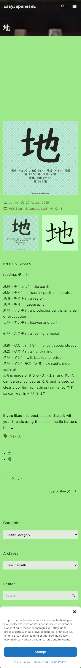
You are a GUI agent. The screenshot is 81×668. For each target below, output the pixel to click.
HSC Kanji (16, 208)
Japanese (32, 208)
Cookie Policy (21, 661)
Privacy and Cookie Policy (49, 661)
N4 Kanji (55, 208)
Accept (40, 652)
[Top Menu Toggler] (74, 6)
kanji (44, 208)
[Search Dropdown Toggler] (63, 6)
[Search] (73, 595)
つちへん (15, 436)
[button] (74, 612)
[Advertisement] (40, 78)
